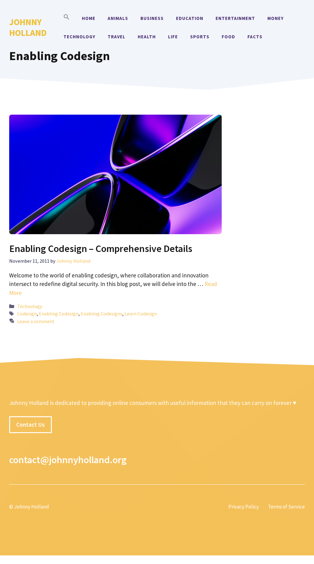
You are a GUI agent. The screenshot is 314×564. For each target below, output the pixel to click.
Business (152, 18)
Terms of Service (286, 506)
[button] (66, 18)
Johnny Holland (28, 27)
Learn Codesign (140, 314)
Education (189, 18)
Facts (254, 37)
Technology (79, 37)
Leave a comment (36, 321)
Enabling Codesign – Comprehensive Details (100, 248)
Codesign (27, 314)
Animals (118, 18)
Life (173, 37)
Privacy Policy (243, 506)
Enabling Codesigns (101, 314)
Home (88, 18)
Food (228, 37)
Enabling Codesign (58, 314)
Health (147, 37)
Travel (116, 37)
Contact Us (30, 424)
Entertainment (235, 18)
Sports (199, 37)
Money (275, 18)
